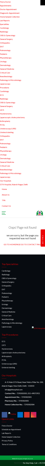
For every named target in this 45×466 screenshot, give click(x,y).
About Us (5, 195)
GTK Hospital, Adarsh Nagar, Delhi (14, 184)
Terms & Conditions (9, 444)
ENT (2, 46)
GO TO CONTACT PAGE (31, 244)
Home (4, 189)
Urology (3, 61)
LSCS (2, 110)
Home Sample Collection (10, 17)
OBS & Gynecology (7, 35)
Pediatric (3, 54)
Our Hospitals (5, 181)
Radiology (4, 32)
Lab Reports (5, 20)
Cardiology (4, 28)
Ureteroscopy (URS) (8, 128)
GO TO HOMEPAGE (12, 244)
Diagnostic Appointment (10, 13)
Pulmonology (5, 50)
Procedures (4, 87)
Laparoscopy (5, 84)
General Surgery (6, 39)
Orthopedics (5, 43)
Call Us (43, 239)
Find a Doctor (5, 2)
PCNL (2, 125)
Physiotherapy (5, 58)
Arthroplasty (5, 121)
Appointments (5, 5)
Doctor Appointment (8, 9)
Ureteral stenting (7, 132)
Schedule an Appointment (11, 429)
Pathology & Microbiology (10, 80)
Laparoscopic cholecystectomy (12, 117)
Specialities (4, 24)
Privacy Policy (7, 441)
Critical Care (5, 73)
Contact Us (6, 206)
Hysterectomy (6, 114)
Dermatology (5, 65)
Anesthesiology (6, 76)
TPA (3, 200)
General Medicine (7, 69)
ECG (2, 95)
